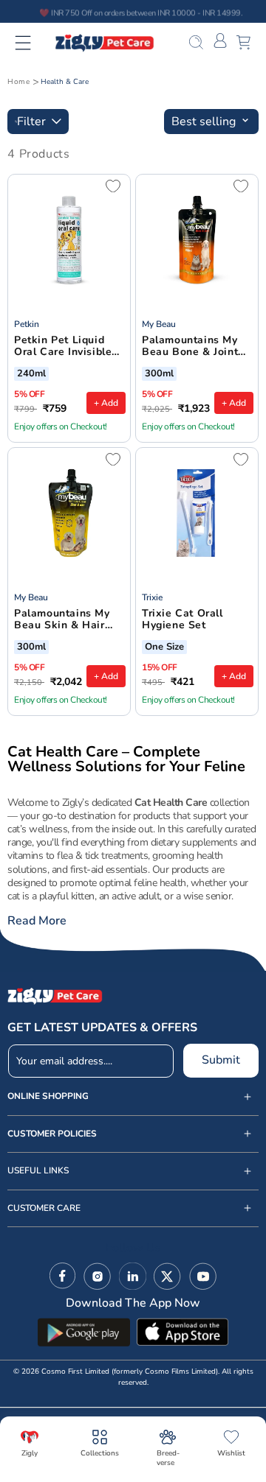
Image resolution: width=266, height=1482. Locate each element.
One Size (164, 647)
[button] (32, 42)
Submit (221, 1060)
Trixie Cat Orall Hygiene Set (182, 620)
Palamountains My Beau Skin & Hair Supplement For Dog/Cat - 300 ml (62, 620)
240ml (31, 374)
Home (18, 82)
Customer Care (44, 1208)
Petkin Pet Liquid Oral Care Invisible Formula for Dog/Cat (67, 346)
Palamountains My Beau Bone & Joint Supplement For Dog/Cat (190, 346)
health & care (65, 82)
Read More (36, 921)
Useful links (38, 1171)
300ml (159, 374)
